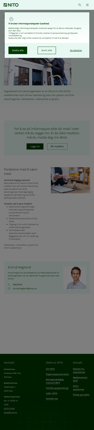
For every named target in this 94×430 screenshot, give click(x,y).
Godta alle (18, 50)
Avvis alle (46, 50)
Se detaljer (76, 50)
